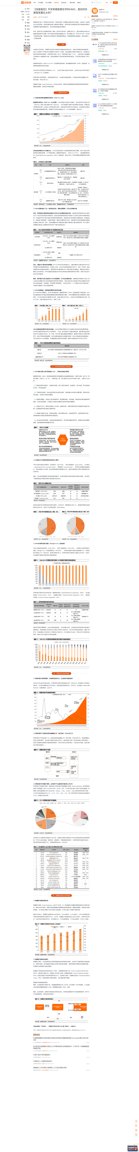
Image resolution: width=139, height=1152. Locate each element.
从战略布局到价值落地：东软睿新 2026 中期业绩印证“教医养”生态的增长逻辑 (105, 33)
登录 (115, 2)
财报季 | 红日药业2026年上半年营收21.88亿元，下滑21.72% (105, 26)
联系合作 (136, 1125)
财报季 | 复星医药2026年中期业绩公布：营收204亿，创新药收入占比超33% (105, 20)
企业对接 (136, 1121)
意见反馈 (136, 1134)
